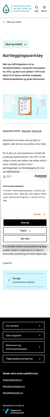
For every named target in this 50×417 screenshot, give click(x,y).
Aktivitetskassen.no (13, 392)
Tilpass (23, 230)
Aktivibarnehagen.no (14, 386)
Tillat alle (25, 222)
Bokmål (26, 130)
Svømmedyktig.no (12, 379)
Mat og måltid (14, 21)
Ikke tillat (25, 239)
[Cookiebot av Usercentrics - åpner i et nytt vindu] (35, 176)
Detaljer (37, 214)
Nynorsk (37, 130)
